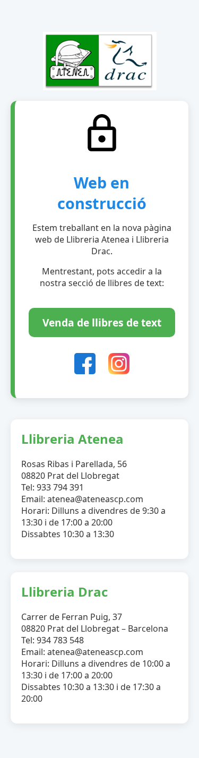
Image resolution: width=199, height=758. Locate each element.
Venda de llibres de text (101, 322)
